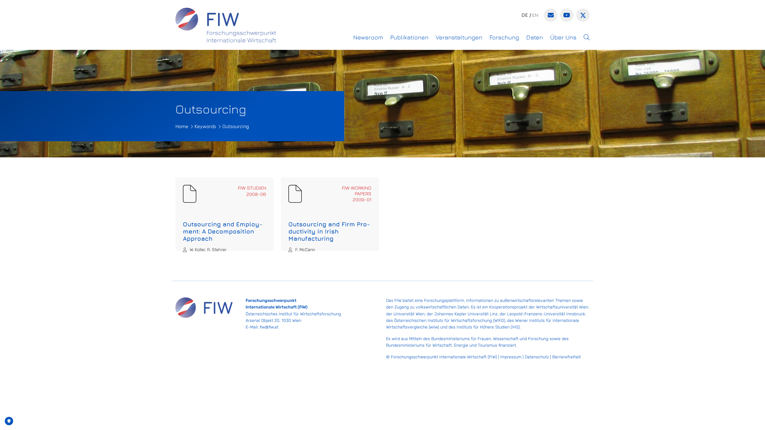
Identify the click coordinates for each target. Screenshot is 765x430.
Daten (534, 37)
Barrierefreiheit (566, 357)
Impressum (510, 357)
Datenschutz (537, 357)
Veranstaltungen (459, 37)
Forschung (504, 37)
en (535, 15)
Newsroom (368, 37)
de (524, 15)
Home (181, 126)
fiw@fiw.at (269, 327)
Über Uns (563, 37)
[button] (587, 37)
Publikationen (409, 37)
